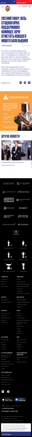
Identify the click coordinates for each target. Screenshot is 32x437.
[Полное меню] (2, 7)
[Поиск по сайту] (19, 6)
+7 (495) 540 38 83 (7, 408)
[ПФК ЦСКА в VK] (2, 391)
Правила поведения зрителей (8, 422)
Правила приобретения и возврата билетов (12, 420)
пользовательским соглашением (19, 428)
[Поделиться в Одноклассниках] (29, 83)
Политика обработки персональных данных (12, 416)
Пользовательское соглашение (9, 418)
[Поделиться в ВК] (20, 83)
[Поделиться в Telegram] (24, 83)
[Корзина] (30, 6)
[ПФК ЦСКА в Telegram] (8, 391)
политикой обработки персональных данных (14, 429)
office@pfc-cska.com (9, 411)
